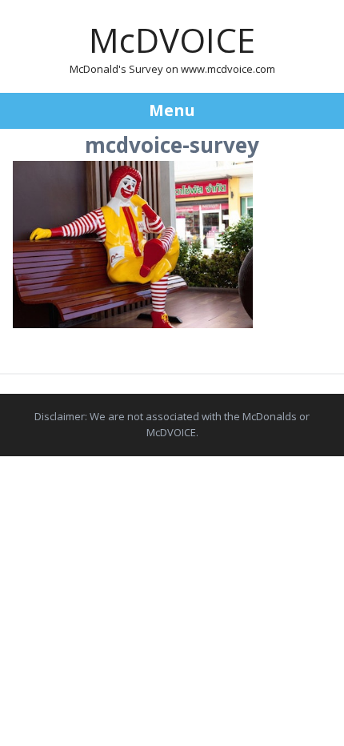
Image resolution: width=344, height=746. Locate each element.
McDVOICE (172, 39)
